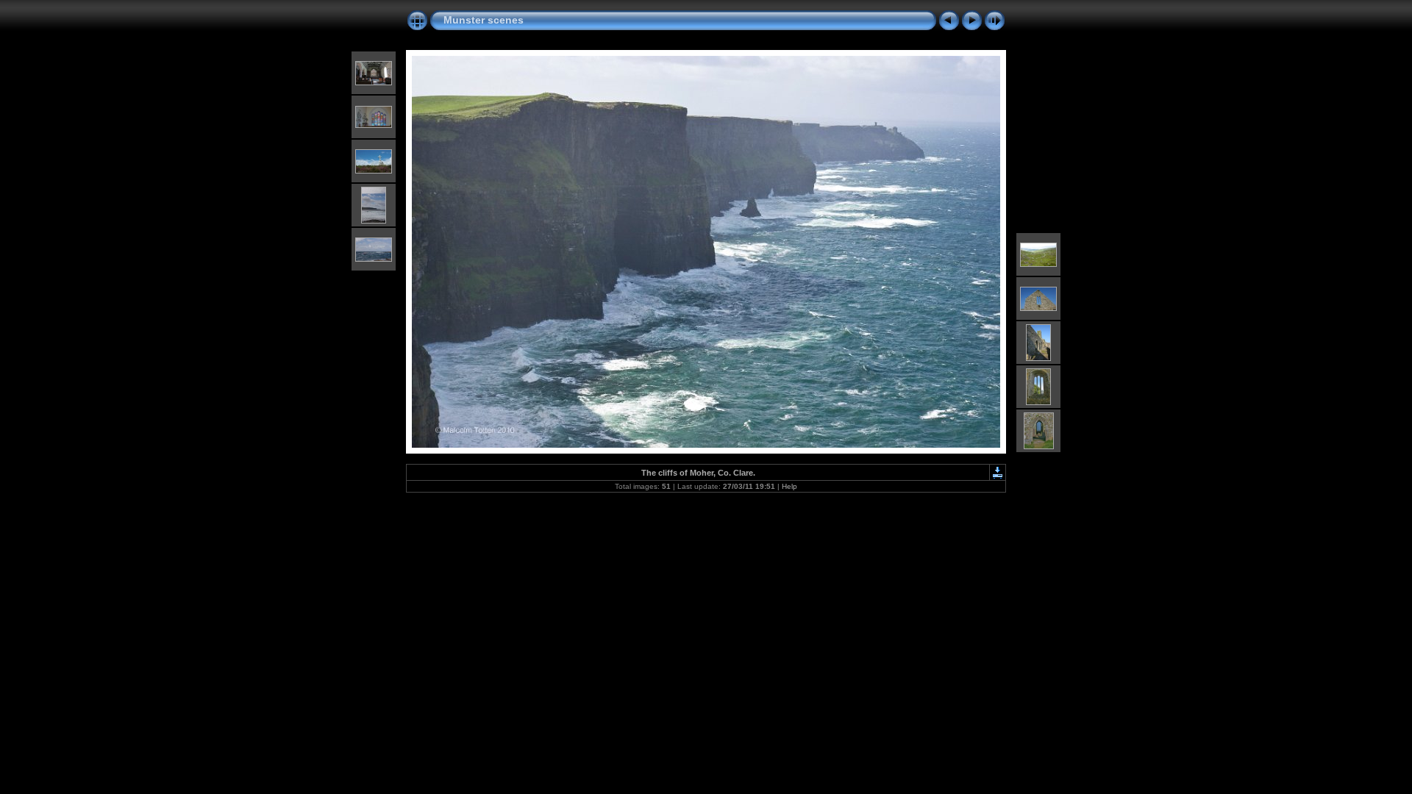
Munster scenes (483, 20)
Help (789, 486)
